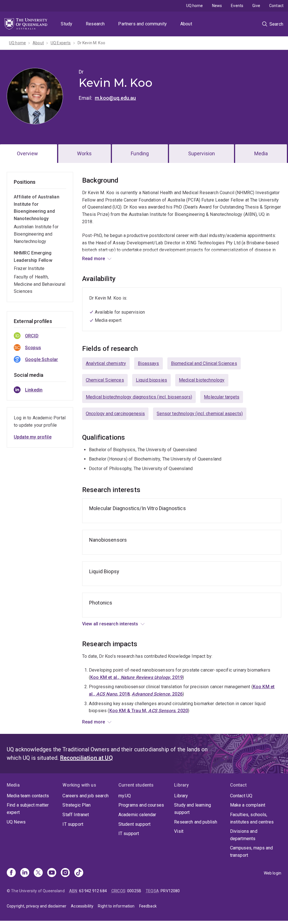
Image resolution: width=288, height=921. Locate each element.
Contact (276, 5)
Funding (140, 153)
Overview (27, 153)
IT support (72, 824)
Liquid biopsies (151, 380)
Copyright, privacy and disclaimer (36, 906)
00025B (134, 891)
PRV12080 (170, 891)
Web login (272, 873)
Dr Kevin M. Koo (91, 43)
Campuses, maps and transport (251, 851)
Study (66, 23)
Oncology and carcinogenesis (115, 413)
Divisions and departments (243, 835)
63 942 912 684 (93, 891)
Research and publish (195, 822)
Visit (178, 831)
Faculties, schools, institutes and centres (252, 818)
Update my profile (32, 437)
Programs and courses (141, 805)
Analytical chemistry (106, 363)
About (186, 23)
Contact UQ (241, 795)
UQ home (194, 5)
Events (237, 5)
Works (84, 153)
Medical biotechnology (201, 380)
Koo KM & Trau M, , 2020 (148, 710)
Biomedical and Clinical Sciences (204, 363)
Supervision (201, 153)
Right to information (116, 906)
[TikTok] (78, 873)
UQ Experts (61, 43)
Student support (134, 824)
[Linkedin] (24, 873)
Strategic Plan (76, 805)
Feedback (148, 906)
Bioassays (148, 363)
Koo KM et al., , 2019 (136, 677)
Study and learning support (192, 808)
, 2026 (157, 694)
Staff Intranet (75, 814)
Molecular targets (221, 397)
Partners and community (142, 23)
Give (256, 5)
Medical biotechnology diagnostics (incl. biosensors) (139, 397)
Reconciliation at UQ (86, 757)
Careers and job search (85, 795)
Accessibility (82, 906)
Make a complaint (248, 805)
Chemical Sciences (105, 380)
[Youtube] (51, 873)
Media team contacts (28, 795)
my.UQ (124, 795)
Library (181, 795)
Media (261, 153)
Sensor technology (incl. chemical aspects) (200, 413)
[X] (38, 873)
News (217, 5)
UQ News (16, 822)
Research (95, 23)
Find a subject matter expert (28, 808)
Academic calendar (137, 814)
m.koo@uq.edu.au (115, 98)
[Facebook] (11, 873)
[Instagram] (65, 873)
